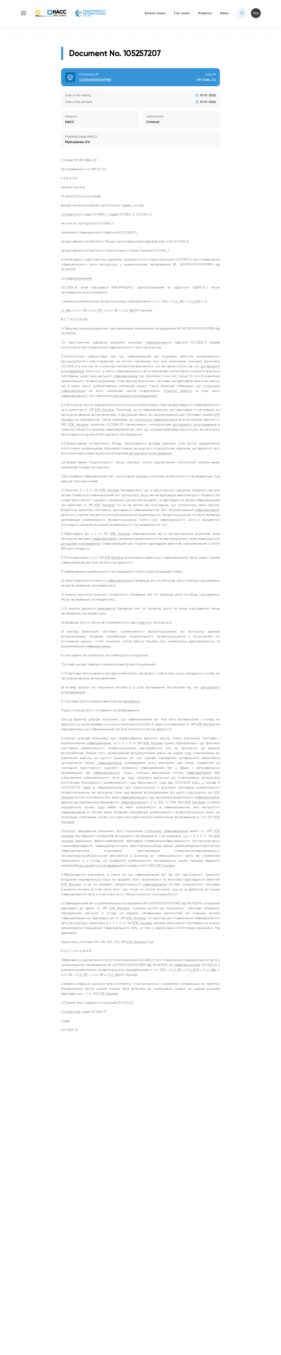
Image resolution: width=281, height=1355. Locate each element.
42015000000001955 (95, 80)
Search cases (155, 13)
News (224, 13)
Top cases (182, 13)
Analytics (205, 13)
